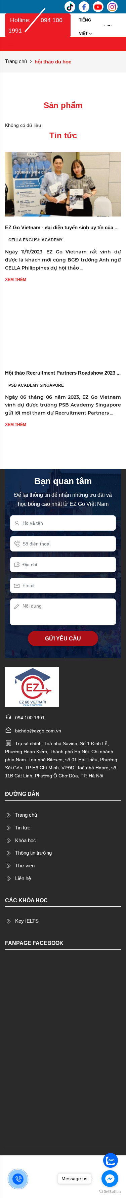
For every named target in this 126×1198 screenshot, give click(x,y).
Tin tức (22, 827)
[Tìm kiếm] (118, 25)
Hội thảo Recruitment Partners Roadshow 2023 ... (63, 373)
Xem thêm (15, 279)
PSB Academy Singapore (36, 385)
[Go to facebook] (109, 1178)
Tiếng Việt (85, 22)
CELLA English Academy (35, 240)
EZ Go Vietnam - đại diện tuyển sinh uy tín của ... (62, 227)
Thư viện (25, 865)
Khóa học (25, 840)
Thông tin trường (33, 853)
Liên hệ (23, 878)
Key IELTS (27, 921)
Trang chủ (16, 61)
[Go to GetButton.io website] (110, 1191)
